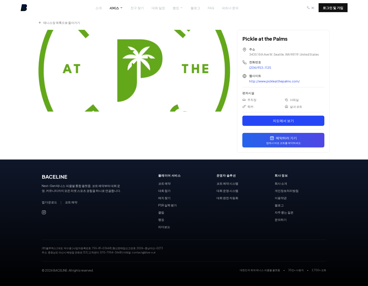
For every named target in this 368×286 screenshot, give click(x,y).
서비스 (114, 8)
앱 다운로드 (49, 202)
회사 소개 (281, 183)
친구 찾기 (137, 8)
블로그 (195, 8)
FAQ (211, 8)
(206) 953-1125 (260, 67)
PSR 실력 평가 (167, 205)
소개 (98, 8)
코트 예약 (71, 202)
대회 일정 (158, 8)
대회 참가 (164, 191)
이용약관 (281, 198)
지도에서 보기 (283, 120)
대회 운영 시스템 (227, 191)
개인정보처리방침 (287, 191)
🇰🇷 (313, 8)
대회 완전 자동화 (227, 198)
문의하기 (281, 219)
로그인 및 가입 (333, 8)
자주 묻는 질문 (284, 212)
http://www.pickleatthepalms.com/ (274, 81)
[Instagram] (44, 212)
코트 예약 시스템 (227, 183)
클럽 (161, 212)
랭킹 (176, 8)
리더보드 (164, 227)
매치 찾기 (164, 198)
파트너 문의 (230, 8)
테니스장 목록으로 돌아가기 (61, 22)
